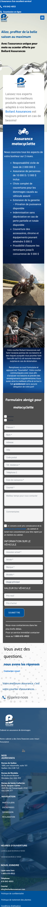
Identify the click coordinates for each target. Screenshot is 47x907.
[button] (42, 18)
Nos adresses (8, 756)
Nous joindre (10, 865)
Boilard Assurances (18, 111)
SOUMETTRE (14, 612)
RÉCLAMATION (8, 817)
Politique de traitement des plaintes (16, 900)
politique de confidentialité (15, 529)
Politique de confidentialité (12, 893)
